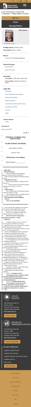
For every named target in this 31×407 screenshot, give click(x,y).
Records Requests (15, 373)
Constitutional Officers (11, 107)
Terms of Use (15, 395)
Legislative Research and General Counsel (15, 356)
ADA (15, 399)
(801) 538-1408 (14, 309)
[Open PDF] (11, 58)
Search (11, 1)
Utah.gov (15, 403)
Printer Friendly (6, 129)
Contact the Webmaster (15, 382)
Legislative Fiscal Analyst (11, 353)
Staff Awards (7, 362)
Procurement (15, 377)
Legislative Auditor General (11, 350)
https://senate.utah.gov (10, 311)
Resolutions (8, 91)
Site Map (15, 390)
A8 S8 (7, 122)
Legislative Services (9, 359)
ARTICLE (8, 200)
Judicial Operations (10, 100)
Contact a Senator (10, 315)
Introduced (8, 58)
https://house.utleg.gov (10, 337)
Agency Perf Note (10, 70)
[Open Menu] (24, 5)
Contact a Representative (12, 341)
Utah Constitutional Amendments (14, 94)
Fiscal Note (8, 67)
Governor (7, 110)
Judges (7, 113)
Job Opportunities (15, 386)
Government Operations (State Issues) (15, 103)
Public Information (10, 366)
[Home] (10, 6)
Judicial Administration (11, 97)
